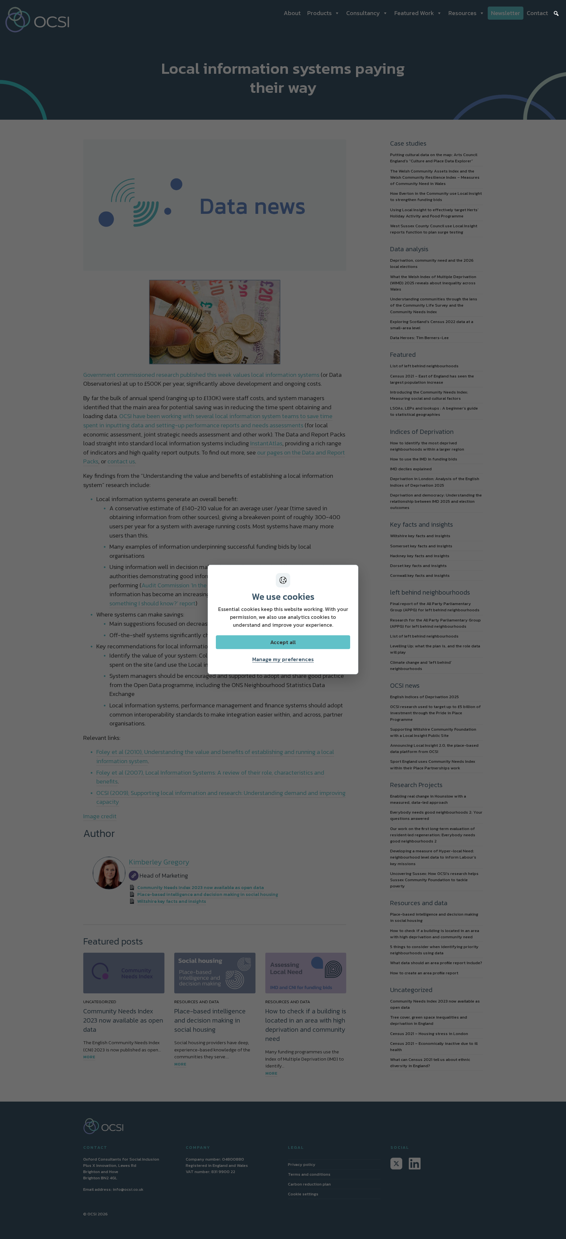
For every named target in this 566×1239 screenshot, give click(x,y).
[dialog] (283, 619)
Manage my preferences (283, 659)
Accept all (283, 642)
